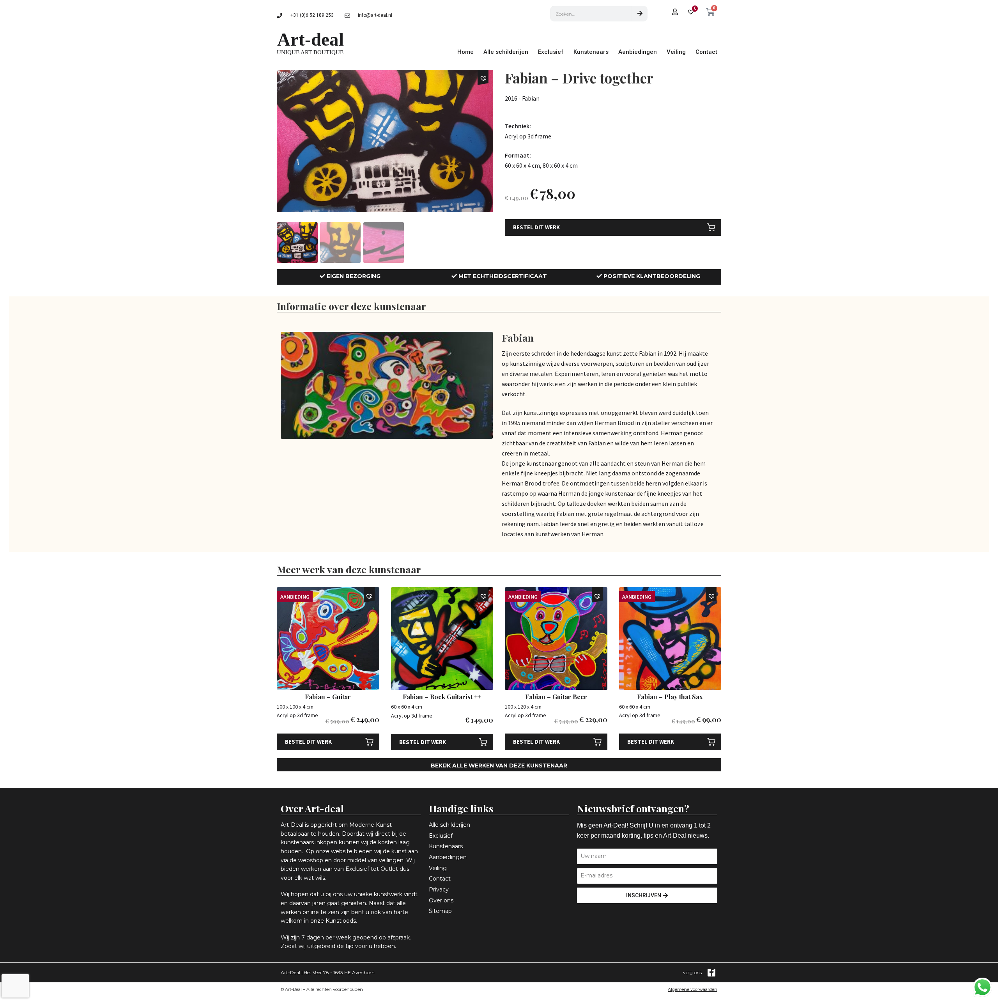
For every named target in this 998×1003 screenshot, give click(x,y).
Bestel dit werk (536, 227)
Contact (706, 51)
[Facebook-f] (711, 972)
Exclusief (551, 51)
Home (465, 51)
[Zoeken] (640, 13)
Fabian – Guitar (328, 697)
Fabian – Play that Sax (670, 697)
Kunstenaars (591, 51)
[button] (484, 78)
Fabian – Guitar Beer (556, 697)
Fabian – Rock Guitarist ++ (442, 697)
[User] (675, 12)
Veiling (676, 51)
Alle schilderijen (505, 51)
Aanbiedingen (637, 51)
